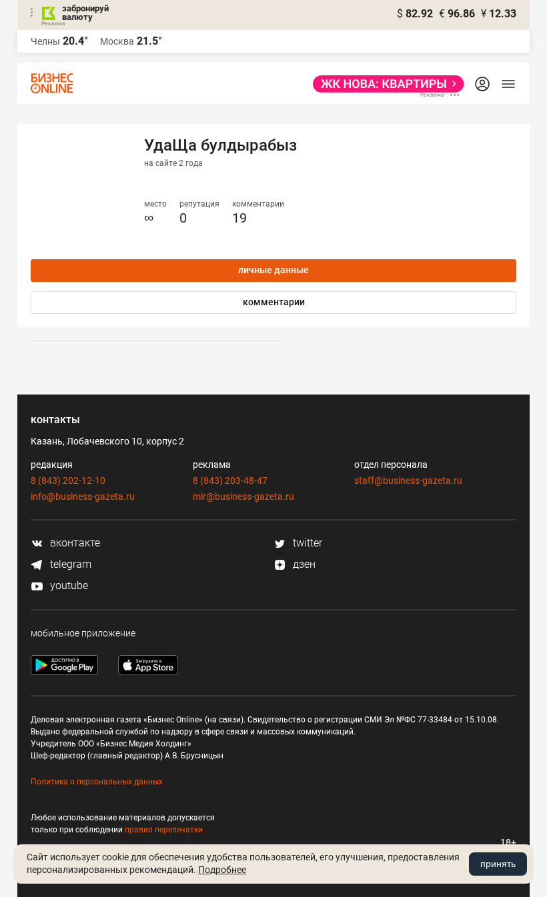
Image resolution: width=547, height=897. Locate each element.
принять (498, 863)
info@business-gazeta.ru (83, 496)
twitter (306, 542)
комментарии (274, 302)
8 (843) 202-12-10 (68, 480)
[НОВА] (384, 84)
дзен (303, 564)
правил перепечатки (164, 829)
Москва (117, 41)
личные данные (273, 270)
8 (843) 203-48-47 (230, 480)
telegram (69, 564)
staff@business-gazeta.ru (408, 480)
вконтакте (73, 542)
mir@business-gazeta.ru (243, 496)
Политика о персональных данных (97, 781)
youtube (67, 585)
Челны (45, 41)
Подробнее (222, 869)
